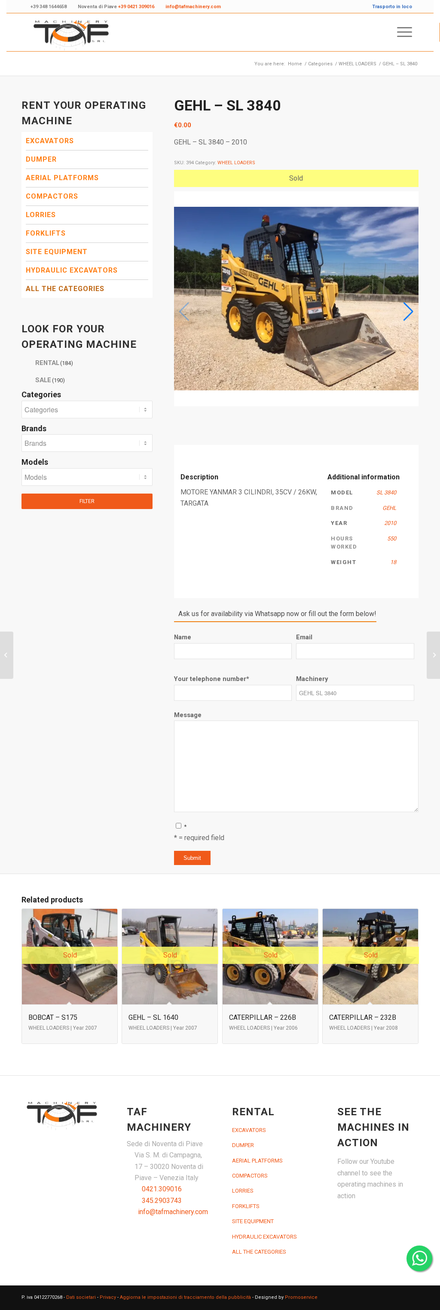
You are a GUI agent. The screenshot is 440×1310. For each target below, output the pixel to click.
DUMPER (41, 159)
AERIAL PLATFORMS (62, 178)
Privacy (108, 1297)
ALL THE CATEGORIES (65, 289)
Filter (87, 501)
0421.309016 (162, 1189)
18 (393, 562)
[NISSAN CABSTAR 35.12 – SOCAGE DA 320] (433, 655)
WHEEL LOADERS (236, 163)
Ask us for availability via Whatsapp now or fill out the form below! (277, 614)
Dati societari (81, 1297)
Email (304, 637)
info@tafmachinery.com (173, 1212)
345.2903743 (162, 1200)
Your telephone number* (211, 679)
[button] (408, 311)
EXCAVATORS (50, 141)
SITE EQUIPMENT (57, 252)
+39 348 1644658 (49, 6)
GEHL (389, 508)
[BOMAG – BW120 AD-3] (6, 655)
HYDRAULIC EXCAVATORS (72, 270)
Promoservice (301, 1297)
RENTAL (54, 363)
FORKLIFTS (46, 233)
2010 (390, 523)
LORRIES (41, 215)
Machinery (312, 679)
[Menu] (401, 32)
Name (182, 637)
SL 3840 (386, 492)
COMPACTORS (52, 196)
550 (391, 538)
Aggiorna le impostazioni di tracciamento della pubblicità (185, 1297)
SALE (50, 380)
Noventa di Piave (116, 6)
